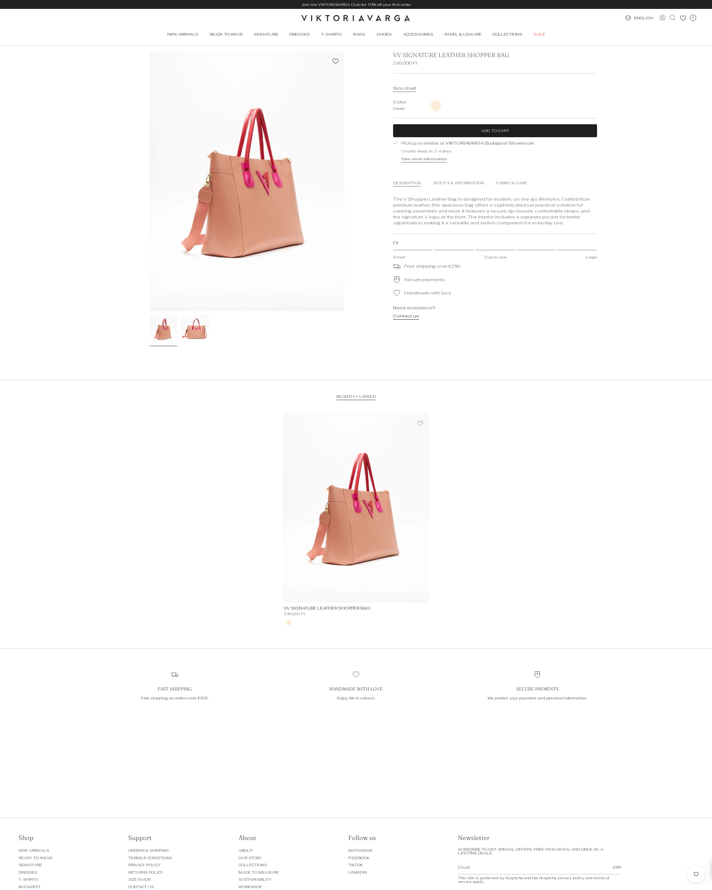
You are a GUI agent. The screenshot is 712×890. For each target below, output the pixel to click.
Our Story (250, 858)
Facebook (358, 858)
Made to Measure (258, 872)
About (245, 850)
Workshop (250, 886)
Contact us (406, 316)
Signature (30, 865)
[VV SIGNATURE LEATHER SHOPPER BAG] (356, 508)
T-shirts (28, 879)
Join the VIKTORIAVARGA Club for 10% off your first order (356, 4)
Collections (252, 865)
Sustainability (255, 879)
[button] (226, 34)
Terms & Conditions (150, 858)
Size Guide (139, 879)
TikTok (355, 865)
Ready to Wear (35, 858)
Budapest (30, 886)
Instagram (360, 850)
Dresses (28, 872)
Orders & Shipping (148, 850)
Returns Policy (145, 872)
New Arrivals (34, 850)
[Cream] (288, 622)
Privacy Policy (144, 865)
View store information (424, 158)
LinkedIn (357, 872)
